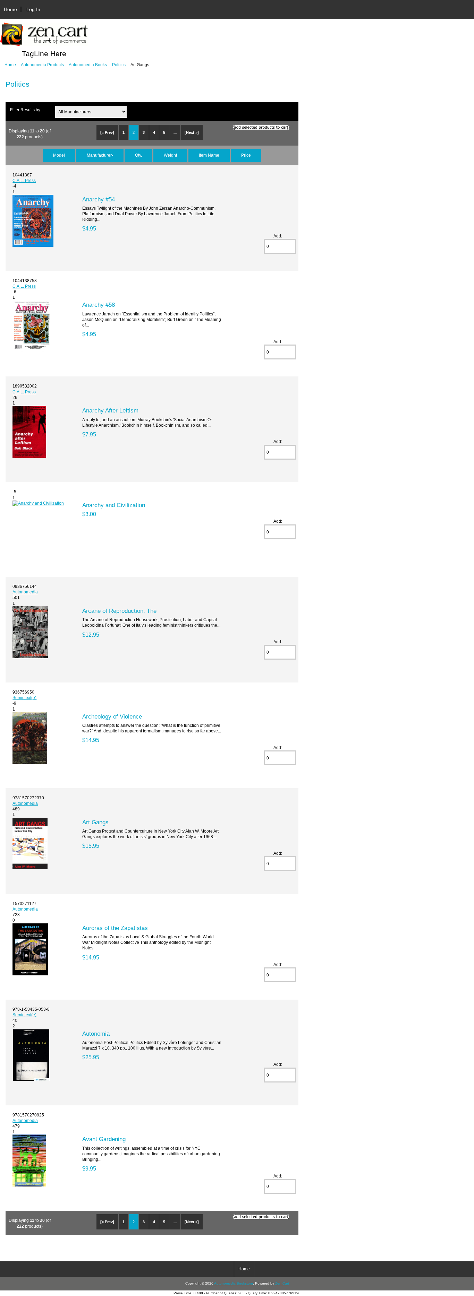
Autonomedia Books (88, 64)
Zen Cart (282, 1283)
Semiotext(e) (24, 697)
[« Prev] (107, 132)
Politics (119, 64)
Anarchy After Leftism (110, 410)
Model (59, 155)
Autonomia (96, 1033)
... (175, 132)
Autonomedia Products (42, 64)
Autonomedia (25, 592)
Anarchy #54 (98, 199)
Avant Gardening (104, 1139)
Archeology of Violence (112, 716)
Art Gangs (95, 822)
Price (246, 155)
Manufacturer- (100, 155)
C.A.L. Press (24, 180)
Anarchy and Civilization (113, 505)
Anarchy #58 (98, 304)
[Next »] (192, 132)
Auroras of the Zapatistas (115, 927)
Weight (170, 155)
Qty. (138, 155)
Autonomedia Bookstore (233, 1283)
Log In (33, 9)
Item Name (209, 155)
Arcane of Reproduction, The (119, 610)
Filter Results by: (25, 109)
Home (10, 9)
